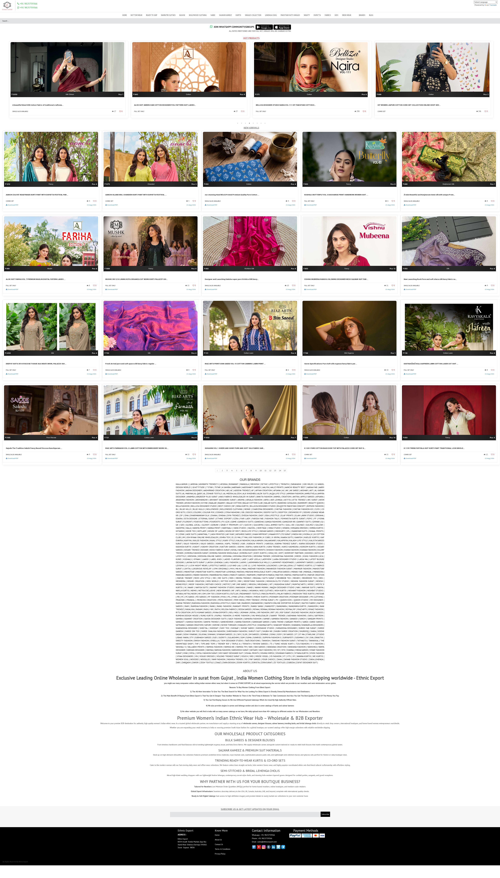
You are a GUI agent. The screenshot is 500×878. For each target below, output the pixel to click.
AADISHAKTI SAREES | (252, 487)
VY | (295, 656)
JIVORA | (307, 534)
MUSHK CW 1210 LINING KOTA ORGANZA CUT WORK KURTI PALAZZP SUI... (136, 279)
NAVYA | (320, 587)
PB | (179, 596)
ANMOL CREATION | (283, 496)
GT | (242, 524)
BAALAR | (213, 503)
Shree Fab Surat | (308, 628)
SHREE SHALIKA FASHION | (214, 631)
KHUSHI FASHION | (275, 550)
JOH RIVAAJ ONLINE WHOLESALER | (203, 537)
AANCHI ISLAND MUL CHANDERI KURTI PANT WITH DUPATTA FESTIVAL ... (136, 195)
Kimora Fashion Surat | (197, 553)
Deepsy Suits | (271, 512)
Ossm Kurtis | (223, 593)
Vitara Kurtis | (302, 653)
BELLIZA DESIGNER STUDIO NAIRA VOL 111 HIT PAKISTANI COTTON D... (164, 105)
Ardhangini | (203, 499)
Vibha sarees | (302, 650)
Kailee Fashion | (201, 540)
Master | (280, 575)
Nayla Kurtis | (183, 590)
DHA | (187, 515)
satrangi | (181, 625)
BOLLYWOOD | (213, 509)
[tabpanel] (69, 81)
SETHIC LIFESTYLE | (270, 484)
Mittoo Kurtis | (229, 581)
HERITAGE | (262, 528)
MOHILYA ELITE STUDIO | (278, 581)
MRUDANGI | (263, 584)
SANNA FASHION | (243, 621)
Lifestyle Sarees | (218, 565)
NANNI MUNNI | (262, 587)
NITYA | (187, 593)
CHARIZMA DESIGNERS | (263, 509)
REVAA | (257, 609)
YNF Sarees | (255, 659)
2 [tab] (241, 123)
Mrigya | (253, 584)
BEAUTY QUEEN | (316, 503)
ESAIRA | (180, 518)
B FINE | (205, 503)
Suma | (249, 637)
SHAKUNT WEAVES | (283, 625)
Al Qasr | (198, 493)
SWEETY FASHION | (185, 640)
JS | (233, 537)
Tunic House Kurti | (285, 643)
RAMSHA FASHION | (200, 606)
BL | (178, 509)
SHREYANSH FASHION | (238, 631)
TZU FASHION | (303, 643)
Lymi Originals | (221, 568)
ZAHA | (280, 659)
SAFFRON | (319, 615)
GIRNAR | (316, 521)
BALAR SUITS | (271, 503)
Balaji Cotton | (235, 503)
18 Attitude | (199, 487)
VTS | (290, 656)
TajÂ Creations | (253, 640)
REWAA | (265, 609)
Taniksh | (267, 640)
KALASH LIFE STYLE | (299, 540)
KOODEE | (310, 553)
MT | (272, 584)
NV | (200, 593)
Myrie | (311, 584)
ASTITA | (288, 499)
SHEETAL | (205, 628)
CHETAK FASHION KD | (304, 509)
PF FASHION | (214, 596)
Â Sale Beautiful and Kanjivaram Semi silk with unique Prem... (429, 195)
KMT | (282, 553)
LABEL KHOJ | (217, 559)
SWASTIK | (319, 637)
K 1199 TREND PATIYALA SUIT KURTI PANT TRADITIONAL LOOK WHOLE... (434, 448)
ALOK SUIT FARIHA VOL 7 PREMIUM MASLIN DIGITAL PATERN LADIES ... (35, 279)
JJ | (312, 534)
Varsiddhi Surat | (241, 650)
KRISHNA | (228, 556)
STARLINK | (311, 634)
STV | (192, 637)
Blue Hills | (186, 509)
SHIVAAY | (236, 628)
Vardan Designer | (196, 650)
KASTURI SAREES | (229, 546)
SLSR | (246, 634)
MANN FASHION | (201, 575)
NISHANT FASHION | (297, 590)
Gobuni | (216, 524)
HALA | (189, 528)
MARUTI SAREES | (238, 575)
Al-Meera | (228, 493)
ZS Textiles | (280, 662)
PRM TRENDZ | (253, 600)
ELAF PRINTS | (288, 515)
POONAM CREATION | (280, 596)
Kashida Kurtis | (184, 546)
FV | (224, 521)
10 (261, 471)
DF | (182, 515)
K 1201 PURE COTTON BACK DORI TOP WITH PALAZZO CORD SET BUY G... (335, 448)
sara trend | (278, 621)
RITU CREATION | (184, 612)
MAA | (245, 568)
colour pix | (209, 512)
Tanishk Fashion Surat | (284, 640)
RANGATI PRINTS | (242, 606)
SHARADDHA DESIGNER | (188, 628)
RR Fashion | (264, 612)
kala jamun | (257, 540)
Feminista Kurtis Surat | (294, 518)
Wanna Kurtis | (305, 656)
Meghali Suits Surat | (265, 578)
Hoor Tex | (191, 531)
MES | (321, 578)
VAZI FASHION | (266, 650)
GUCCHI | (249, 524)
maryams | (252, 575)
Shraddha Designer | (287, 628)
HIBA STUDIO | (275, 528)
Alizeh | (238, 493)
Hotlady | (202, 531)
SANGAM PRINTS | (316, 618)
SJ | (235, 634)
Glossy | (206, 524)
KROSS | (299, 556)
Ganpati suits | (304, 521)
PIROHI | (249, 596)
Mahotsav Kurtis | (205, 571)
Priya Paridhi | (226, 600)
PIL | (230, 596)
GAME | (234, 521)
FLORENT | (188, 521)
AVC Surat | (313, 499)
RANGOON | (314, 606)
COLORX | (198, 512)
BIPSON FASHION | (315, 506)
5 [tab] (253, 123)
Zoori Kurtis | (243, 662)
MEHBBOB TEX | (285, 578)
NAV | (299, 587)
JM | (184, 537)
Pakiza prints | (269, 593)
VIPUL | (192, 653)
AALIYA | (266, 487)
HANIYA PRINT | (200, 528)
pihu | (224, 596)
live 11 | (247, 565)
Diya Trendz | (234, 515)
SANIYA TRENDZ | (212, 621)
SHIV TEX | (225, 628)
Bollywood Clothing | (232, 509)
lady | (245, 559)
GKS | (183, 524)
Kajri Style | (229, 540)
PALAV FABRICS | (285, 593)
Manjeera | (318, 571)
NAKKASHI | (241, 587)
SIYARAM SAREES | (225, 634)
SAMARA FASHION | (280, 618)
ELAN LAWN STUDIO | (305, 515)
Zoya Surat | (267, 662)
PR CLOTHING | (317, 596)
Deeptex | (283, 512)
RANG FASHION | (225, 606)
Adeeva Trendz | (242, 490)
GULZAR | (319, 524)
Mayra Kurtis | (300, 575)
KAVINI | (242, 546)
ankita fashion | (265, 496)
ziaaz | (218, 662)
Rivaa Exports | (221, 612)
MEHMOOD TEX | (310, 578)
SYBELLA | (215, 640)
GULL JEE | (291, 524)
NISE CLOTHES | (267, 590)
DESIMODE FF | (296, 512)
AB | (228, 490)
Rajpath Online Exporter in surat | (283, 603)
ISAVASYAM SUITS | (300, 531)
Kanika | (220, 543)
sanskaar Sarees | (261, 621)
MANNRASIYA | (216, 575)
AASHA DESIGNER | (195, 490)
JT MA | (245, 537)
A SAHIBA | (227, 487)
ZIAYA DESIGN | (229, 662)
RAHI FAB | (236, 603)
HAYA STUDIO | (241, 528)
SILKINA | (203, 634)
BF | (234, 506)
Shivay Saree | (248, 628)
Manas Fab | (297, 571)
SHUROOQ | (305, 631)
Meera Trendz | (244, 578)
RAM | (188, 606)
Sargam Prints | (293, 621)
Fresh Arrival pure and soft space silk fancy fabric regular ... (130, 364)
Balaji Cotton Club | (253, 503)
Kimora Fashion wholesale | (225, 553)
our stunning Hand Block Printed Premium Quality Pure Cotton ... (232, 195)
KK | (276, 553)
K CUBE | (267, 537)
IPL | (289, 531)
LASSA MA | (303, 559)
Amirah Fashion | (296, 493)
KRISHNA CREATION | (243, 556)
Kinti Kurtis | (261, 553)
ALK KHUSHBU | (250, 493)
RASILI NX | (209, 609)
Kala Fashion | (243, 540)
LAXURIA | (319, 562)
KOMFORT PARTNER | (295, 553)
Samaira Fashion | (253, 618)
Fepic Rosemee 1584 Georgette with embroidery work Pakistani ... (405, 105)
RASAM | (200, 609)
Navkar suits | (309, 587)
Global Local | (194, 524)
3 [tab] (245, 123)
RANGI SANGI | (258, 606)
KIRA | (271, 553)
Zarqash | (187, 662)
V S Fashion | (317, 643)
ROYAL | (254, 612)
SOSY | (280, 634)
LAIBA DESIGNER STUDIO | (285, 559)
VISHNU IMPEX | (268, 653)
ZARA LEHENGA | (316, 659)
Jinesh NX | (297, 534)
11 (265, 471)
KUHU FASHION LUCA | (313, 556)
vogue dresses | (208, 656)
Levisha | (180, 565)
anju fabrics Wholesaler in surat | (238, 496)
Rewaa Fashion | (276, 609)
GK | (178, 524)
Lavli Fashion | (232, 562)
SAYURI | (209, 625)
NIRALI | (246, 590)
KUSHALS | (188, 559)
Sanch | (303, 618)
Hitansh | (181, 531)
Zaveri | (196, 662)
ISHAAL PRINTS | (316, 531)
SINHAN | (212, 634)
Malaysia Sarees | (282, 571)
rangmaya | (283, 606)
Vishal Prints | (252, 653)
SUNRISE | (258, 637)
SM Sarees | (255, 634)
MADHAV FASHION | (257, 568)
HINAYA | (286, 528)
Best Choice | (225, 506)
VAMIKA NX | (230, 647)
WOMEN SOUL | (183, 659)
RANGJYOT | (271, 606)
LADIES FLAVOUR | (233, 559)
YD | (247, 659)
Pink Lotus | (238, 596)
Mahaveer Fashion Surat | (280, 568)
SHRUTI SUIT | (255, 631)
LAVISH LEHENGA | (215, 562)
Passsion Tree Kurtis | (304, 593)
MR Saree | (243, 584)
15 (285, 471)
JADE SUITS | (192, 534)
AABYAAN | (237, 487)
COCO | (190, 512)
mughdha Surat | (283, 584)
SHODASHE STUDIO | (266, 628)
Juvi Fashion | (256, 537)
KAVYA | (250, 546)
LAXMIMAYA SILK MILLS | (259, 562)
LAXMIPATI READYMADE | (283, 562)
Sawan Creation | (196, 625)
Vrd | (252, 656)
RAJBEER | (246, 603)
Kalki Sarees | (208, 543)
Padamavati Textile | (250, 593)
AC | (232, 490)
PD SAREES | (202, 596)
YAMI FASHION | (219, 659)
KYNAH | (198, 559)
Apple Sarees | (308, 496)
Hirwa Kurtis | (317, 528)
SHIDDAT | (215, 628)
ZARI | (179, 662)
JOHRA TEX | (226, 537)
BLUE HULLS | (199, 509)
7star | (218, 487)
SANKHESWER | (228, 621)
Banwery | (303, 503)
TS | (272, 643)
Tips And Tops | (209, 643)
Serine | (217, 625)
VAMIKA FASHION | (215, 647)
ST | (297, 634)
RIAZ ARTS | (302, 609)
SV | (308, 637)
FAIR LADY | (246, 518)
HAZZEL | (252, 528)
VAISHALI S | (182, 647)
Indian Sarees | (267, 531)
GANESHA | (260, 521)
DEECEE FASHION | (255, 512)
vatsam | (254, 650)
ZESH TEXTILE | (207, 662)
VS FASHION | (276, 656)
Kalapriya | (283, 540)
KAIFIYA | (188, 540)
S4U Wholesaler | (260, 615)
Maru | (226, 575)
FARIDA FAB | (258, 518)
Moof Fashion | (197, 584)
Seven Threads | (229, 625)
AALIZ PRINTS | (277, 487)
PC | (183, 596)
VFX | (284, 650)
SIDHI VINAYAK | (191, 634)
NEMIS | (194, 590)
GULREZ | (310, 524)
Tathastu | (302, 640)
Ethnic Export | (224, 518)
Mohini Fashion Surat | (303, 581)
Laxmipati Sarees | (305, 562)
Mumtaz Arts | (300, 584)
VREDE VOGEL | (262, 656)
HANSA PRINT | (215, 528)
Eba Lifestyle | (273, 515)
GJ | (322, 521)
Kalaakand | (271, 540)
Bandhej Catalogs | (288, 503)
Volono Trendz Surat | (229, 656)
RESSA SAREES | (245, 609)
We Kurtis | (318, 656)
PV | (278, 600)
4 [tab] (249, 123)
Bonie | (248, 509)
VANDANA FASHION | (297, 647)
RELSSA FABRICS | (229, 609)
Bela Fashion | (183, 506)
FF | (316, 518)
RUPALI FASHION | (224, 615)
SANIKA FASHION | (195, 621)
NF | (234, 590)
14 (280, 471)
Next (496, 81)
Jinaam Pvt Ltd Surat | (280, 534)
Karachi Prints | (256, 543)
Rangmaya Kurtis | (298, 606)
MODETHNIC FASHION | (255, 581)
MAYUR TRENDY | (185, 578)
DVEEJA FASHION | (250, 515)
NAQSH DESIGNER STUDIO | (283, 587)
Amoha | (194, 484)
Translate (493, 5)
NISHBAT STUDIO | (315, 590)
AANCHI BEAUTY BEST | (296, 487)
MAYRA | (288, 575)
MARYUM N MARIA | (266, 575)
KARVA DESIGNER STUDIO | (311, 543)
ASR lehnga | (277, 499)
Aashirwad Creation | (215, 490)
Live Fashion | (259, 565)
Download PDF (13, 205)
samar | (267, 618)
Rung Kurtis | (208, 615)
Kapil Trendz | (233, 543)
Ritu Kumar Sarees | (202, 612)
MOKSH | (320, 581)
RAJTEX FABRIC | (309, 603)
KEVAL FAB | (237, 550)
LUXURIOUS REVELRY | (202, 568)
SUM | (243, 637)
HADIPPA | (181, 528)
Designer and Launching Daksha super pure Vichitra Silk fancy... (232, 279)
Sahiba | (180, 618)
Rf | (295, 609)
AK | (288, 490)
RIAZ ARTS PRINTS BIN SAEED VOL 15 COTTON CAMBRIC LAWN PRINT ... (235, 364)
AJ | (284, 490)
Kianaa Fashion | (308, 550)
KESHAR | (205, 550)
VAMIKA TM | (242, 647)
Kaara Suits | (288, 537)
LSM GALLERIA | (286, 565)
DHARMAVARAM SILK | (200, 515)
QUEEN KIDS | (287, 600)
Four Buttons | (202, 521)
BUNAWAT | (234, 484)
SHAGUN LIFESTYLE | (248, 625)
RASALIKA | (190, 609)
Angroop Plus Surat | (207, 496)
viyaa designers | (186, 656)
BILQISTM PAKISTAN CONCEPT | (292, 506)
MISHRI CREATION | (196, 581)
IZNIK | (182, 534)
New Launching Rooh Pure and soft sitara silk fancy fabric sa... (430, 279)
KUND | (179, 559)
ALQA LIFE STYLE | (278, 493)
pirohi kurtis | (262, 596)
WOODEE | (195, 659)
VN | (197, 656)
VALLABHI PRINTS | (197, 647)
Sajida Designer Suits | (216, 618)
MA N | (239, 568)
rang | (213, 606)
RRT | (273, 612)
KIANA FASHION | (292, 550)
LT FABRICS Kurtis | (304, 565)
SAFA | (311, 615)
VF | (280, 650)
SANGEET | (181, 621)
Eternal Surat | (207, 518)
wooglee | (206, 659)
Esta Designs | (191, 518)
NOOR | (194, 593)
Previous (6, 81)
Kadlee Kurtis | (312, 537)
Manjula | (245, 484)
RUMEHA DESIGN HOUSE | (188, 615)
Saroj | (306, 621)
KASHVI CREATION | (210, 546)
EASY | (262, 515)
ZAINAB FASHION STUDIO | (296, 659)
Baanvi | (222, 503)
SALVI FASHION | (236, 618)
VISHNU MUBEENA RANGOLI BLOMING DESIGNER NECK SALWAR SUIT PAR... (336, 279)
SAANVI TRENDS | (278, 615)
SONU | (273, 634)
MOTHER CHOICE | (214, 584)
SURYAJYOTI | (289, 637)
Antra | (297, 496)
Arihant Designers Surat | (224, 499)
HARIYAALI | (228, 528)
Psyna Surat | (268, 600)
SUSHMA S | (300, 637)
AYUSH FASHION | (193, 503)
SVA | (312, 637)
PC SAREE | (190, 596)
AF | (253, 490)
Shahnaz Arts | (265, 625)
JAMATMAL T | (204, 534)
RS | (278, 612)
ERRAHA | (320, 515)
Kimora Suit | (247, 553)
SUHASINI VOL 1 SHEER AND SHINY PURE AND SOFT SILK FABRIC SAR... (235, 448)
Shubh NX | (268, 631)
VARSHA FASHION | (223, 650)
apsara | (320, 496)
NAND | (251, 587)
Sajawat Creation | (194, 618)
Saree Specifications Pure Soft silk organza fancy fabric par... (330, 364)
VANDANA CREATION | (277, 647)
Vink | (186, 653)
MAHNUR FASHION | (303, 568)
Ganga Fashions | (274, 521)
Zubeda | (291, 662)
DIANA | (214, 515)
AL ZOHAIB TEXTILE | (213, 493)
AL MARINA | (188, 493)
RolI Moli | (235, 612)
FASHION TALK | (273, 518)
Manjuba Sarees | (184, 575)
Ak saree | (295, 490)
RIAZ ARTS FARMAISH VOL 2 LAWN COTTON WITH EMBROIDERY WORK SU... (136, 448)
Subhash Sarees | (204, 637)
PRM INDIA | (240, 600)
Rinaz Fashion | (316, 609)
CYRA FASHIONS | (233, 512)
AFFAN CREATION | (264, 490)
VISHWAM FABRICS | (285, 653)
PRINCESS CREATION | (207, 600)
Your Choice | (269, 659)
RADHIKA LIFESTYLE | (221, 603)
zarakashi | (297, 484)
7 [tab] (261, 123)
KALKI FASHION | (192, 543)
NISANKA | (254, 590)
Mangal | (308, 571)
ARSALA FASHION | (255, 499)
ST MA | (302, 634)
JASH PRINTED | (218, 534)
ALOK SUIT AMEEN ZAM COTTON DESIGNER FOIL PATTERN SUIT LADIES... (43, 105)
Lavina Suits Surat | (196, 562)
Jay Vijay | (231, 534)
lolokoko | (273, 565)
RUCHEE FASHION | (301, 612)
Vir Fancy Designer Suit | (232, 653)
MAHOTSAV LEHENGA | (226, 571)
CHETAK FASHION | (284, 509)
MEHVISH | (256, 484)
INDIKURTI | (281, 531)
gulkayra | (259, 524)
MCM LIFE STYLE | (203, 578)
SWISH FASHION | (202, 640)
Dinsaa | (223, 515)
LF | (187, 565)
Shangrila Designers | (313, 625)
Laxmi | (244, 562)
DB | (243, 512)
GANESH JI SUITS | (246, 521)
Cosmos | (220, 512)
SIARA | (314, 631)
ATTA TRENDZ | (299, 499)
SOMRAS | (265, 634)
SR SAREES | (289, 634)
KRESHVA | (193, 556)
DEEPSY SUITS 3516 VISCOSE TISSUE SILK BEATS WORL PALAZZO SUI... (36, 364)
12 (270, 471)
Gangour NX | (290, 521)
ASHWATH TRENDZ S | (209, 484)
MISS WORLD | (213, 581)
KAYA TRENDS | (274, 546)
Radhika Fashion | (201, 603)
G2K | (228, 521)
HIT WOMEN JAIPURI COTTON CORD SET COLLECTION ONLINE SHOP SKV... (287, 105)
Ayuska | (224, 484)
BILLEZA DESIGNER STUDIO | (263, 506)
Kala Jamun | (182, 484)
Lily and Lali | (235, 565)
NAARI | (191, 587)
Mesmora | (181, 581)
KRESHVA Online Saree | (210, 556)
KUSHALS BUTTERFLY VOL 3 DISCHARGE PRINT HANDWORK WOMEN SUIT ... (336, 195)
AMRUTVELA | (311, 493)
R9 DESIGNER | (317, 600)
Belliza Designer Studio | (204, 506)
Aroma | (242, 499)
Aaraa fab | (313, 487)
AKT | (312, 490)
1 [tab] (237, 123)
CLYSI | (318, 509)
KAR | (244, 543)
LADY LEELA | (255, 559)
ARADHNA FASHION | (186, 499)
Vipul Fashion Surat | (207, 653)
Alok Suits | (263, 493)
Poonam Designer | (300, 596)
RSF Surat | (286, 612)
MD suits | (223, 578)
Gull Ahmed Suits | (275, 524)
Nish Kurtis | (281, 590)
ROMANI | (245, 612)
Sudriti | (223, 637)
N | (186, 587)
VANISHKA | (312, 647)
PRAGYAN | (181, 600)
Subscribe (325, 814)
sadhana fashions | (297, 615)
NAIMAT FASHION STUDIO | (223, 587)
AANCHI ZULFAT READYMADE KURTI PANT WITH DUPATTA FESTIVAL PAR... (37, 195)
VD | (275, 650)
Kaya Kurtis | (260, 546)
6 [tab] (257, 123)
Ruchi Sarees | (317, 612)
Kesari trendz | (192, 550)
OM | (204, 593)
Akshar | (305, 490)
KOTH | (318, 553)
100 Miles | (309, 484)
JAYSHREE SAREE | (244, 534)
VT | (285, 656)
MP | (234, 584)
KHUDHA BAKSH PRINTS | (255, 550)
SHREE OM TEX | (193, 631)
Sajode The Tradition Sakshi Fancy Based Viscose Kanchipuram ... (34, 448)
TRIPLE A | (237, 643)
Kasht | (197, 546)
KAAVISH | (299, 537)
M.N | (233, 568)
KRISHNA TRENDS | (263, 556)
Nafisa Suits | (202, 587)
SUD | (215, 637)
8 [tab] (265, 123)
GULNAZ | (301, 524)
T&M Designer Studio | (232, 640)
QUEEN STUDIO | (302, 600)
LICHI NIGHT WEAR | (199, 565)
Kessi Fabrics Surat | (220, 550)
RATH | (218, 609)
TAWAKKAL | (314, 640)
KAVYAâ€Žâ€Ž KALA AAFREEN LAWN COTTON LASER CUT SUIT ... (431, 364)
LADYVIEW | (267, 559)
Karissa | (270, 543)
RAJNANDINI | (257, 603)
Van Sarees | (260, 647)
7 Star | (210, 487)
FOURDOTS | (216, 521)
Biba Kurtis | (243, 506)
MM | (240, 581)
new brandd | (224, 590)
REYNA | (289, 609)
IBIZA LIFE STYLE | (250, 531)
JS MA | (238, 537)
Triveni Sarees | (261, 643)
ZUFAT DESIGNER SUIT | (307, 662)
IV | (177, 534)
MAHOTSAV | (190, 571)
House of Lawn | (216, 531)
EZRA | (236, 518)
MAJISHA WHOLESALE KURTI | (259, 571)
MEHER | (297, 578)
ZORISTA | (256, 662)
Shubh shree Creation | (286, 631)
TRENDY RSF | (224, 643)
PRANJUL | (191, 600)
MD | (215, 578)
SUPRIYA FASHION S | (273, 637)
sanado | (294, 618)
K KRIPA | (276, 537)
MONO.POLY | (182, 584)
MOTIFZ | (227, 584)
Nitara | (180, 593)
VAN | (251, 647)
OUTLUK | (235, 593)
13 (275, 471)
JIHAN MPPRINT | (261, 534)
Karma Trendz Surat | (287, 543)
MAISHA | (241, 571)
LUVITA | (187, 568)
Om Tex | (211, 593)
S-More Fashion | (242, 615)
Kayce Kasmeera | (291, 546)
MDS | (232, 578)
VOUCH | (245, 656)
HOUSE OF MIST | (233, 531)
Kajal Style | (216, 540)
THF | (198, 643)
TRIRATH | (285, 484)
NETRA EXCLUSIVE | (207, 590)
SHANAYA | (297, 625)
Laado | (206, 559)
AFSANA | (277, 490)
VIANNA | (291, 650)
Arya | (267, 499)
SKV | (240, 634)
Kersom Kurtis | (309, 546)
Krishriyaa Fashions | (283, 556)
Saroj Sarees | (317, 621)
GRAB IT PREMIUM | (230, 524)
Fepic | (310, 518)
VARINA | (210, 650)
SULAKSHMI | (234, 637)
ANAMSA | (191, 496)
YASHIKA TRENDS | (236, 659)
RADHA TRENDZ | (184, 603)
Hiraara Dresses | (300, 528)
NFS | (239, 590)
